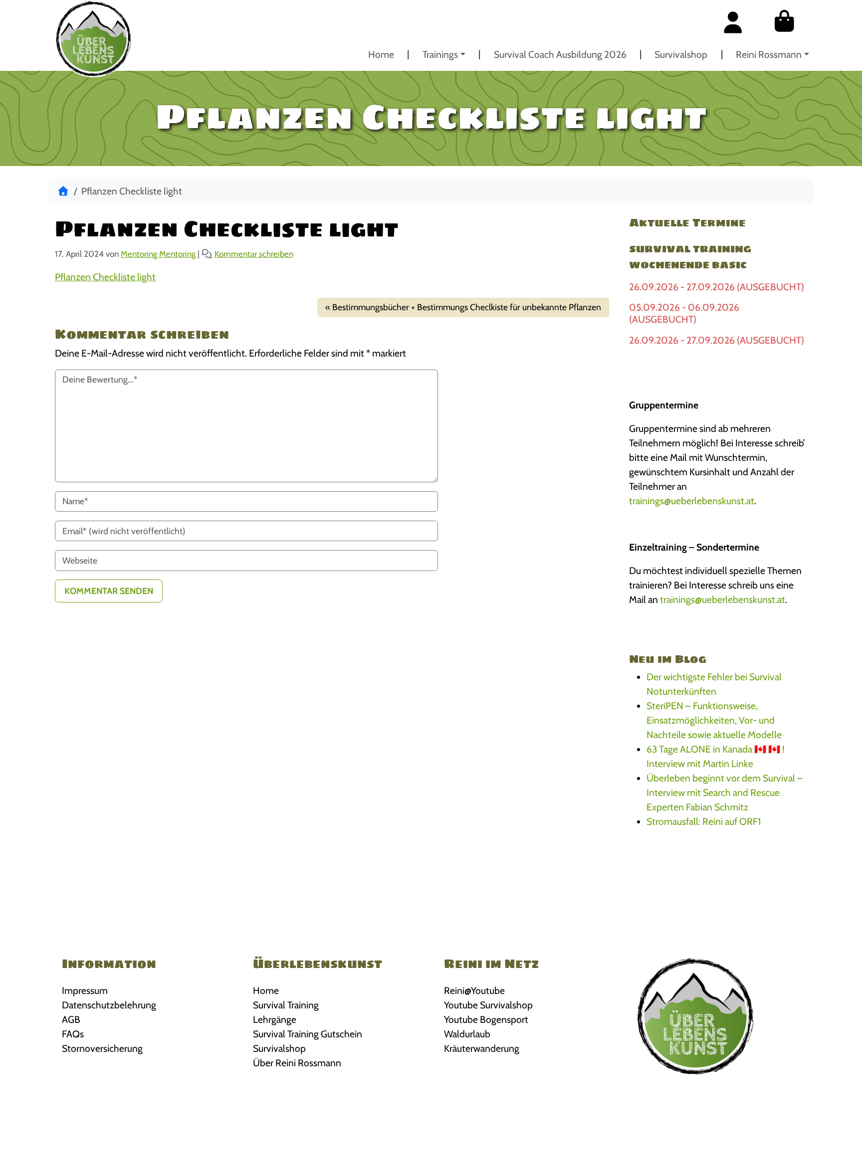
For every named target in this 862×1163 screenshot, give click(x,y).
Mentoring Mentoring (158, 254)
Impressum (85, 990)
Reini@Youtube (474, 990)
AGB (71, 1019)
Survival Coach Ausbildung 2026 (560, 54)
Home (381, 54)
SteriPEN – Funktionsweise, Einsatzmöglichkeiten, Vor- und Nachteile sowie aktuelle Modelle (714, 720)
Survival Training (286, 1005)
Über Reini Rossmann (297, 1063)
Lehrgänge (274, 1019)
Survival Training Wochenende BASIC (690, 257)
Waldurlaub (467, 1034)
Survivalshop (680, 54)
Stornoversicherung (102, 1048)
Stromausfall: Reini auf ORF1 (703, 821)
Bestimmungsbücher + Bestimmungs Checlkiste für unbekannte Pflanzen (466, 307)
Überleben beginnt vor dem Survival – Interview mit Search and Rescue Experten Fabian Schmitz (724, 792)
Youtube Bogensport (486, 1019)
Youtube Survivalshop (488, 1005)
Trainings (440, 54)
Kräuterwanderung (481, 1048)
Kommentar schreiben (254, 254)
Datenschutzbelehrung (109, 1005)
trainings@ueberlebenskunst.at (691, 501)
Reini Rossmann (769, 54)
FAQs (73, 1034)
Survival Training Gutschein (307, 1034)
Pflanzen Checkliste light (105, 277)
